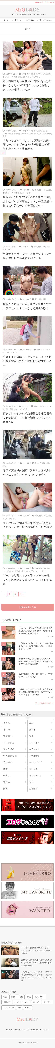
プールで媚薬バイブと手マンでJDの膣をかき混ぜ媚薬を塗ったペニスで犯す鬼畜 (27, 579)
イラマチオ (34, 749)
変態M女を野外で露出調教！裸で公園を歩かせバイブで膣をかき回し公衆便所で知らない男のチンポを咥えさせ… (27, 201)
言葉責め (24, 134)
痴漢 (9, 571)
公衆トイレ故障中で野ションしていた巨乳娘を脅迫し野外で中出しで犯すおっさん (27, 361)
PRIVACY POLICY (21, 1029)
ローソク (33, 768)
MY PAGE (50, 2)
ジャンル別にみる (43, 703)
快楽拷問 (6, 1002)
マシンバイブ (35, 762)
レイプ (43, 349)
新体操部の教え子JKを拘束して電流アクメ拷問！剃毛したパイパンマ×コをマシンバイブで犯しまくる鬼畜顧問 (36, 661)
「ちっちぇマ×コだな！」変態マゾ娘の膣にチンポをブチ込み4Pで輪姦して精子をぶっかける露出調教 (27, 144)
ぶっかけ (31, 77)
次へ (22, 594)
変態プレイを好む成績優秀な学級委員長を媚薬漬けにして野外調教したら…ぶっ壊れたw (27, 417)
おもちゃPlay (8, 77)
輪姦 (40, 247)
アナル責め (34, 755)
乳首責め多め (10, 755)
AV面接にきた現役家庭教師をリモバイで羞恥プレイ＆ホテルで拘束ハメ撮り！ (36, 950)
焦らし (5, 519)
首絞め (49, 134)
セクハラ (35, 1002)
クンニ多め (34, 742)
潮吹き (24, 77)
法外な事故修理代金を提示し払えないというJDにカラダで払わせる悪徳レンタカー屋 (36, 962)
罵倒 (31, 736)
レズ (16, 1002)
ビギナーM (26, 349)
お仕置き (47, 1002)
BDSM (27, 1007)
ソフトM (25, 74)
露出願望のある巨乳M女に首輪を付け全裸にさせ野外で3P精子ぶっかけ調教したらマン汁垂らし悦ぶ (27, 85)
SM (19, 1007)
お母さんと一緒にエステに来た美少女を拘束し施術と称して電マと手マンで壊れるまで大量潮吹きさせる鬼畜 (35, 630)
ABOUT (40, 2)
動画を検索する (26, 607)
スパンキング (33, 134)
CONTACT (44, 1029)
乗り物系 (38, 463)
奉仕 (4, 136)
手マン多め (35, 571)
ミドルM (25, 406)
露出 (19, 77)
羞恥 (48, 247)
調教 (48, 74)
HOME (9, 1029)
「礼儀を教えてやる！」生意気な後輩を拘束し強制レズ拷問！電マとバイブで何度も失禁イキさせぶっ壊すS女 (35, 692)
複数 (15, 77)
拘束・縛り (42, 74)
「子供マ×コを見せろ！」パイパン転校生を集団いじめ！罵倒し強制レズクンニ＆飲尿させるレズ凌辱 (36, 646)
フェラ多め (26, 193)
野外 (35, 74)
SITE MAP (34, 1029)
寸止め (6, 729)
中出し (37, 77)
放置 (5, 768)
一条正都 (41, 406)
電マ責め (7, 762)
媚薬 (35, 406)
